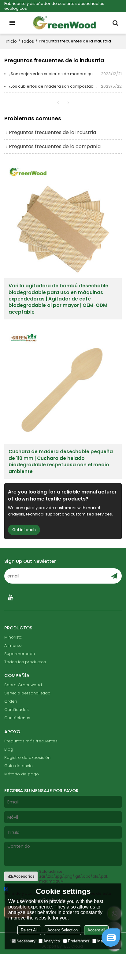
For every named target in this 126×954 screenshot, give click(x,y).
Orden (10, 701)
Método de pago (21, 774)
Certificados (16, 709)
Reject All (29, 930)
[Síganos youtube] (10, 597)
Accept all (96, 930)
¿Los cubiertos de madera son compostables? (55, 86)
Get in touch (24, 529)
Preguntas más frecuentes (30, 741)
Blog (8, 749)
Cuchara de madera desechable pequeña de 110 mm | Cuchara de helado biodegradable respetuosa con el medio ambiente (61, 461)
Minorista (13, 637)
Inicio (11, 41)
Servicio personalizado (27, 693)
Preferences (78, 941)
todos (28, 41)
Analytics (51, 941)
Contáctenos (17, 717)
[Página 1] (57, 102)
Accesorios (24, 876)
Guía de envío (18, 765)
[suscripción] (114, 576)
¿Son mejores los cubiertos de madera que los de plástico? (55, 73)
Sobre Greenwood (23, 684)
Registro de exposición (27, 757)
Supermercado (19, 653)
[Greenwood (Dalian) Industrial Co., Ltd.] (64, 23)
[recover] (111, 945)
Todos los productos (25, 662)
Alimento (13, 645)
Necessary (26, 941)
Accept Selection (62, 930)
